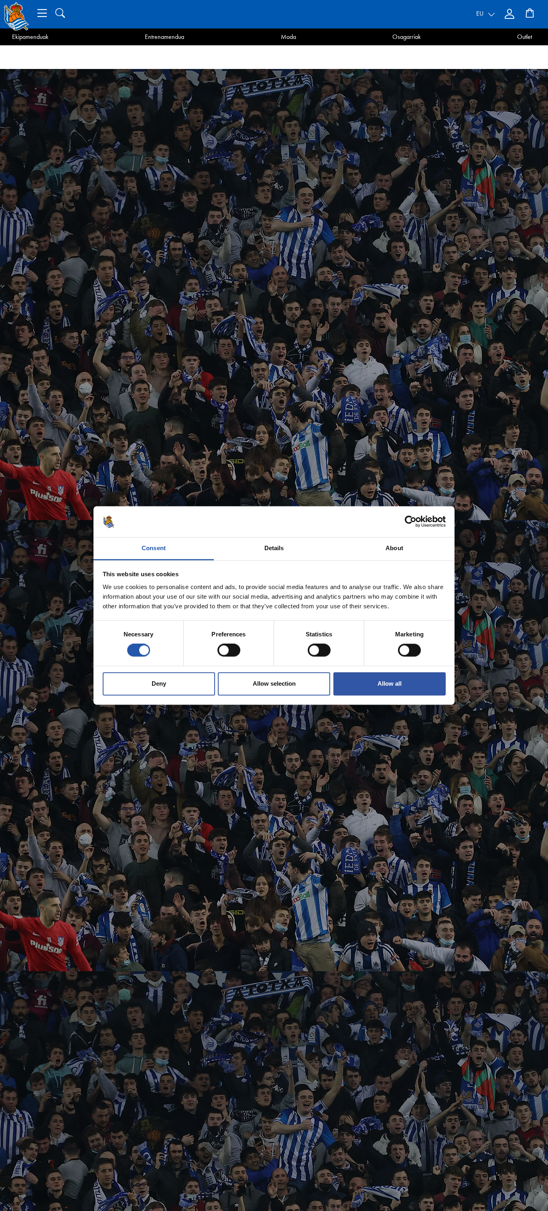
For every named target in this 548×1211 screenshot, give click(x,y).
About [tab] (394, 548)
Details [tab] (274, 548)
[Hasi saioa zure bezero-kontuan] (510, 14)
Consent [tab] (154, 548)
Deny (159, 683)
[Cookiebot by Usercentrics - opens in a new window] (410, 522)
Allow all (390, 683)
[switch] (228, 650)
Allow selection (274, 683)
